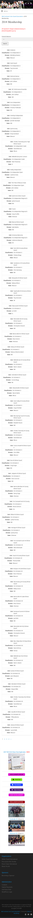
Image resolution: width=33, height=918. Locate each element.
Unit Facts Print (6, 889)
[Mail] (28, 3)
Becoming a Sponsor (8, 875)
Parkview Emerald (13, 804)
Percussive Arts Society (9, 861)
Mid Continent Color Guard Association (12, 16)
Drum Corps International (9, 864)
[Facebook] (25, 3)
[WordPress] (30, 3)
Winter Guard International (9, 859)
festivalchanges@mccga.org (9, 31)
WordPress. (16, 913)
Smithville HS (14, 819)
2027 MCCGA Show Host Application (14, 752)
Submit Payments (7, 887)
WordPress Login (7, 892)
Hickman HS (14, 833)
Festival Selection (6, 36)
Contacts (4, 885)
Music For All (6, 866)
